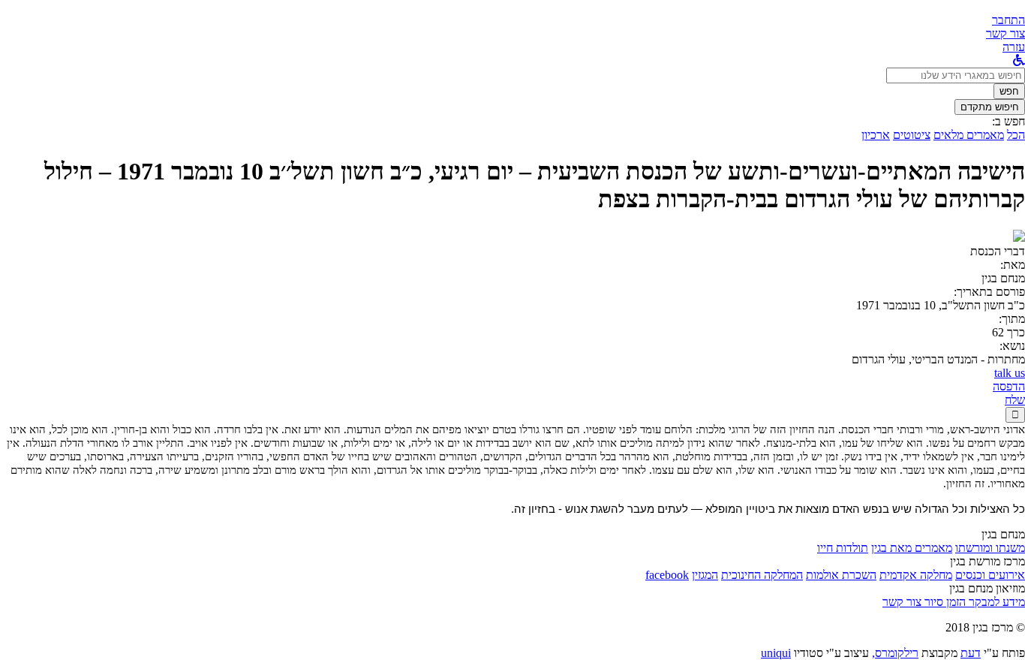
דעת (970, 652)
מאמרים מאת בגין (911, 547)
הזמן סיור (943, 601)
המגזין (705, 574)
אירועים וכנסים (990, 574)
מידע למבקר (995, 601)
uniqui (776, 652)
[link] (1005, 33)
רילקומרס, (895, 652)
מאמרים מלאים (968, 134)
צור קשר (901, 601)
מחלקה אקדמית (915, 574)
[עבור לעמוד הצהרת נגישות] (1019, 60)
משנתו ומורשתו (990, 547)
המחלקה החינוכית (762, 574)
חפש (1009, 91)
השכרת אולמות (841, 574)
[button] (1008, 20)
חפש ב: (1008, 121)
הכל (1016, 134)
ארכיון (875, 134)
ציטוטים (911, 134)
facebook (667, 574)
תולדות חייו (842, 547)
